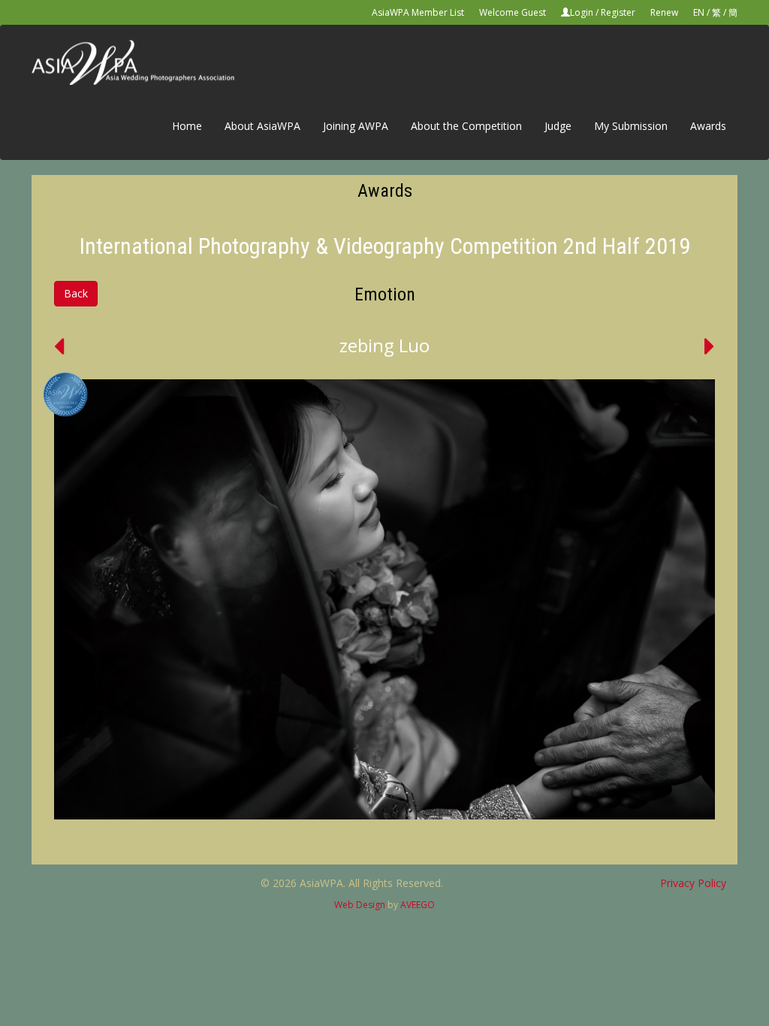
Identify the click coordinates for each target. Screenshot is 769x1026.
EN (698, 12)
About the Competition (466, 126)
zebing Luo (384, 345)
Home (187, 126)
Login (581, 12)
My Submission (631, 126)
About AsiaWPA (262, 126)
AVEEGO (417, 904)
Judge (557, 126)
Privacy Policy (693, 883)
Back (76, 293)
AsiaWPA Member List (418, 12)
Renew (664, 12)
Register (618, 12)
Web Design (359, 904)
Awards (708, 126)
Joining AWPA (355, 126)
